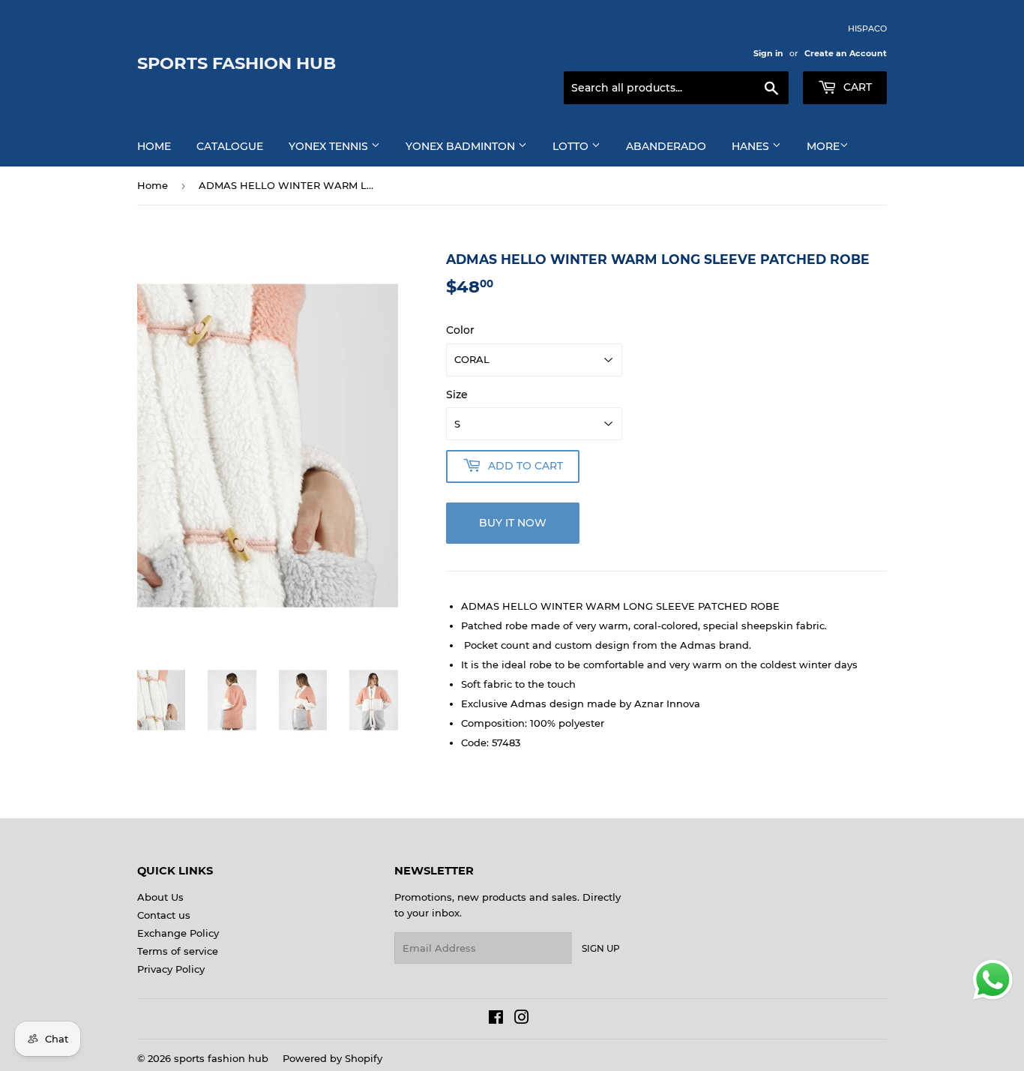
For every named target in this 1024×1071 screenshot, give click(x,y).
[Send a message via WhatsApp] (993, 980)
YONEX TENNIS (330, 146)
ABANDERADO (666, 146)
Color (460, 330)
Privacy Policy (171, 969)
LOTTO (571, 146)
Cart (856, 87)
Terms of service (177, 951)
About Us (160, 897)
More (823, 146)
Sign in (768, 53)
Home (154, 146)
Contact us (163, 915)
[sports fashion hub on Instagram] (521, 1019)
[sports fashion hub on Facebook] (496, 1019)
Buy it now (512, 523)
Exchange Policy (178, 933)
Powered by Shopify (332, 1058)
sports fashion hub (236, 63)
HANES (752, 146)
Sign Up (601, 948)
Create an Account (845, 53)
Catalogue (229, 146)
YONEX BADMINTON (462, 146)
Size (457, 394)
